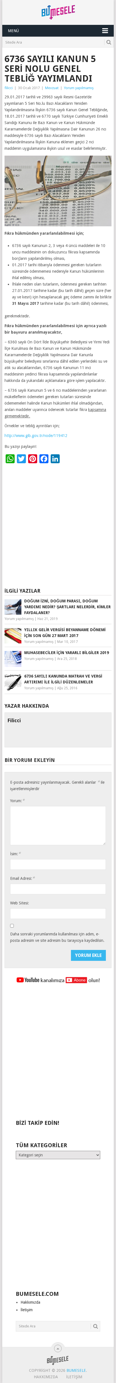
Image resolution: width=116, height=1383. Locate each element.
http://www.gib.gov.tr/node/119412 (36, 435)
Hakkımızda (30, 1302)
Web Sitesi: (19, 903)
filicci (9, 88)
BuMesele (76, 1370)
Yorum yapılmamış (79, 88)
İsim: (15, 853)
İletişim (27, 1310)
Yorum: (17, 800)
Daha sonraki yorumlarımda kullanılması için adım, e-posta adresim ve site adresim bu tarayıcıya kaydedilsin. (57, 937)
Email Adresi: (22, 878)
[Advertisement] (58, 526)
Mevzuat (52, 88)
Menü (13, 30)
